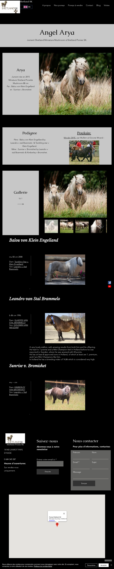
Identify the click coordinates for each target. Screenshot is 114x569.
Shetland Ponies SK (15, 444)
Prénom (76, 452)
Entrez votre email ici (46, 460)
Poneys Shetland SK (22, 1)
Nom (94, 452)
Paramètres (91, 565)
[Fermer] (111, 565)
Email (75, 462)
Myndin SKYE (70, 138)
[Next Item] (103, 194)
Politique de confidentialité (43, 566)
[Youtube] (109, 286)
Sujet (94, 462)
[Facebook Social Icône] (109, 282)
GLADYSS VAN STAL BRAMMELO (18, 321)
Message (77, 472)
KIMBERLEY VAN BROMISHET (17, 388)
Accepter (104, 565)
